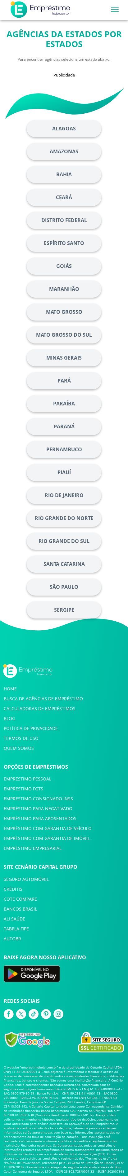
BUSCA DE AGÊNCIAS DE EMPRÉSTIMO (43, 699)
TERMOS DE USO (21, 738)
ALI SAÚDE (14, 919)
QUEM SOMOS (19, 748)
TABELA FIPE (16, 929)
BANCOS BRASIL (20, 909)
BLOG (9, 718)
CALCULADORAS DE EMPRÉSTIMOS (39, 708)
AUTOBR (12, 939)
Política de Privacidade (22, 1163)
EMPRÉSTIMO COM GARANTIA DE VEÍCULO (48, 828)
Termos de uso (97, 1158)
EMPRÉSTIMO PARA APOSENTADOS (40, 818)
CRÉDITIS (13, 889)
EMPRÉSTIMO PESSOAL (27, 779)
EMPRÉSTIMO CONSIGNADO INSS (38, 799)
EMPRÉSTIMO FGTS (23, 789)
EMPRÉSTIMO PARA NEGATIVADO (38, 808)
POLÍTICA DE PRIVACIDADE (31, 728)
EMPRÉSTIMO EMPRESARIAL (33, 848)
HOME (10, 689)
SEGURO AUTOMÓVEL (26, 879)
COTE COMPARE (20, 899)
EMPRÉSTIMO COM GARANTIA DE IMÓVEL (47, 838)
